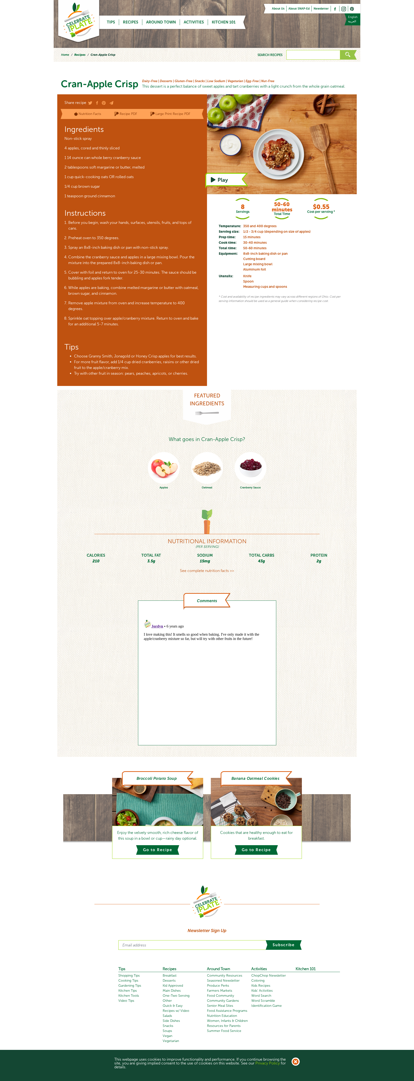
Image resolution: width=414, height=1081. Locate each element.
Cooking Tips (128, 981)
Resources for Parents (224, 1026)
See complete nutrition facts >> (207, 570)
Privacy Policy (267, 1063)
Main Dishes (172, 991)
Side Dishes (171, 1021)
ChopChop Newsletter (268, 975)
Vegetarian (171, 1041)
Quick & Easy (173, 1006)
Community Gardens (223, 1001)
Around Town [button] (161, 22)
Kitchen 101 (224, 22)
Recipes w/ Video (176, 1011)
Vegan (167, 1036)
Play (229, 179)
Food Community (220, 996)
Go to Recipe (157, 850)
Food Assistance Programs (227, 1011)
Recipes (130, 22)
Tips (121, 969)
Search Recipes (270, 55)
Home (65, 55)
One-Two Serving (176, 996)
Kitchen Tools (128, 996)
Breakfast (170, 975)
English (352, 17)
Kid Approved (173, 986)
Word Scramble (263, 1001)
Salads (167, 1016)
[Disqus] (207, 678)
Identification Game (266, 1006)
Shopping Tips (129, 975)
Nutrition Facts (90, 114)
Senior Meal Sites (220, 1006)
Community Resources (224, 975)
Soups (167, 1031)
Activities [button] (194, 22)
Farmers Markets (219, 991)
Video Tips (126, 1001)
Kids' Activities (262, 991)
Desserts (169, 981)
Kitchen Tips (127, 991)
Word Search (261, 996)
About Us (278, 8)
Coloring (257, 981)
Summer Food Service (224, 1031)
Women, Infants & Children (227, 1021)
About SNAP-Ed (299, 8)
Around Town (218, 969)
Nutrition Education (222, 1016)
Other (167, 1001)
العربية (352, 21)
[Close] (296, 1062)
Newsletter (321, 8)
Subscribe (284, 945)
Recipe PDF (128, 114)
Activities (259, 969)
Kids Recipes (260, 986)
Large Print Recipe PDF (172, 114)
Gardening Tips (129, 986)
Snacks (168, 1026)
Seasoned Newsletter (223, 981)
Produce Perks (218, 986)
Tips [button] (111, 22)
